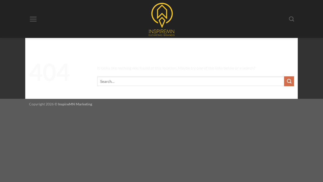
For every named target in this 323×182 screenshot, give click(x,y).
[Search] (291, 19)
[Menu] (33, 19)
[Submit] (289, 81)
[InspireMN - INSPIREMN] (161, 19)
